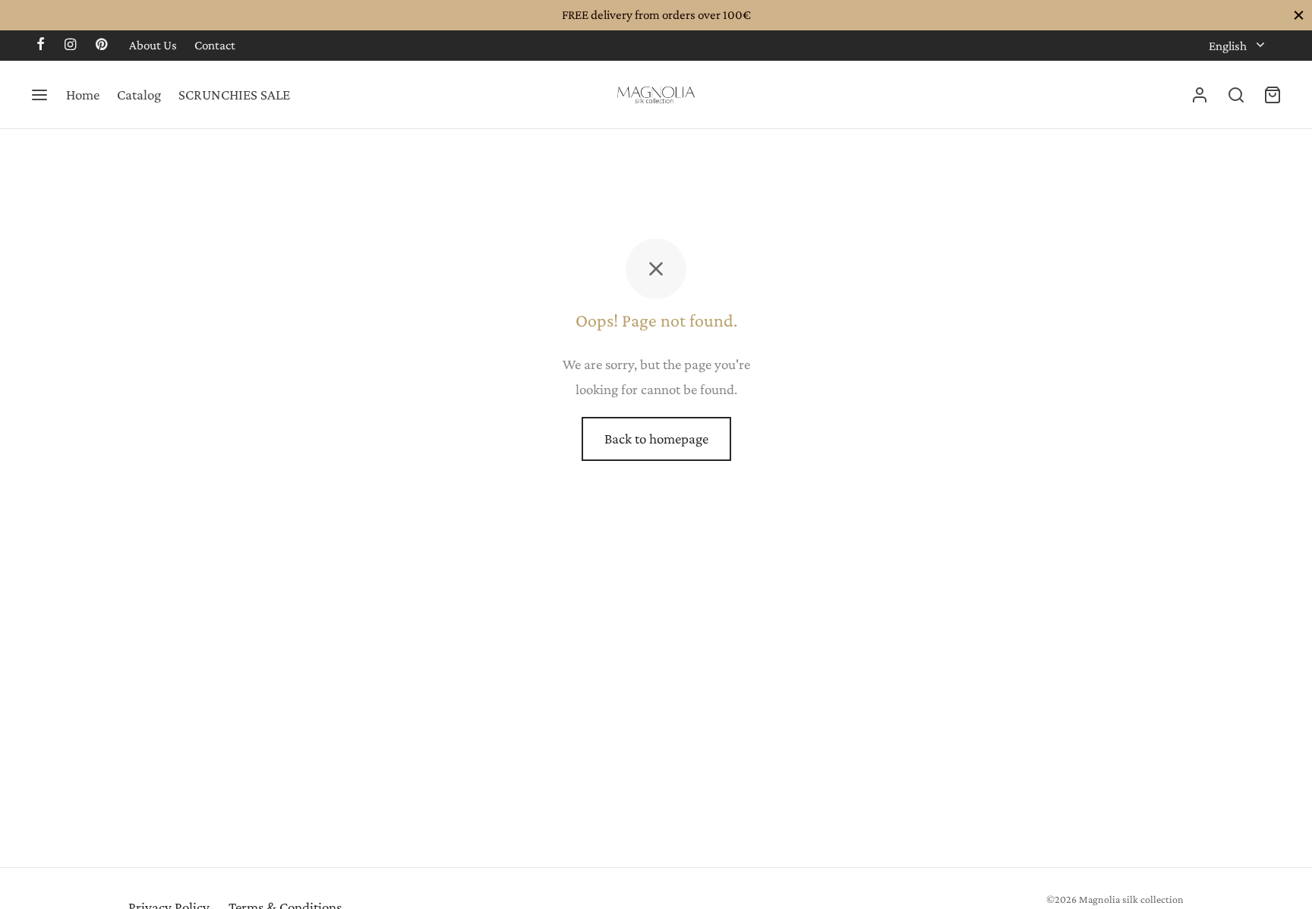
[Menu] (39, 95)
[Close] (1298, 15)
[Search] (1236, 95)
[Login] (1200, 95)
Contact (214, 45)
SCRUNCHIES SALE (234, 95)
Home (82, 95)
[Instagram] (70, 45)
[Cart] (1272, 95)
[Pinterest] (101, 45)
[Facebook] (40, 45)
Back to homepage (656, 439)
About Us (153, 45)
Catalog (139, 95)
